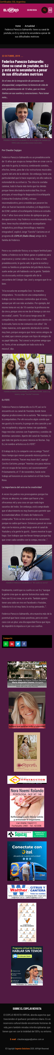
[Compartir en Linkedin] (12, 644)
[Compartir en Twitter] (18, 644)
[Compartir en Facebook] (24, 644)
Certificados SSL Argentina (12, 1)
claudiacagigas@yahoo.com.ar (30, 1039)
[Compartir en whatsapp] (6, 644)
